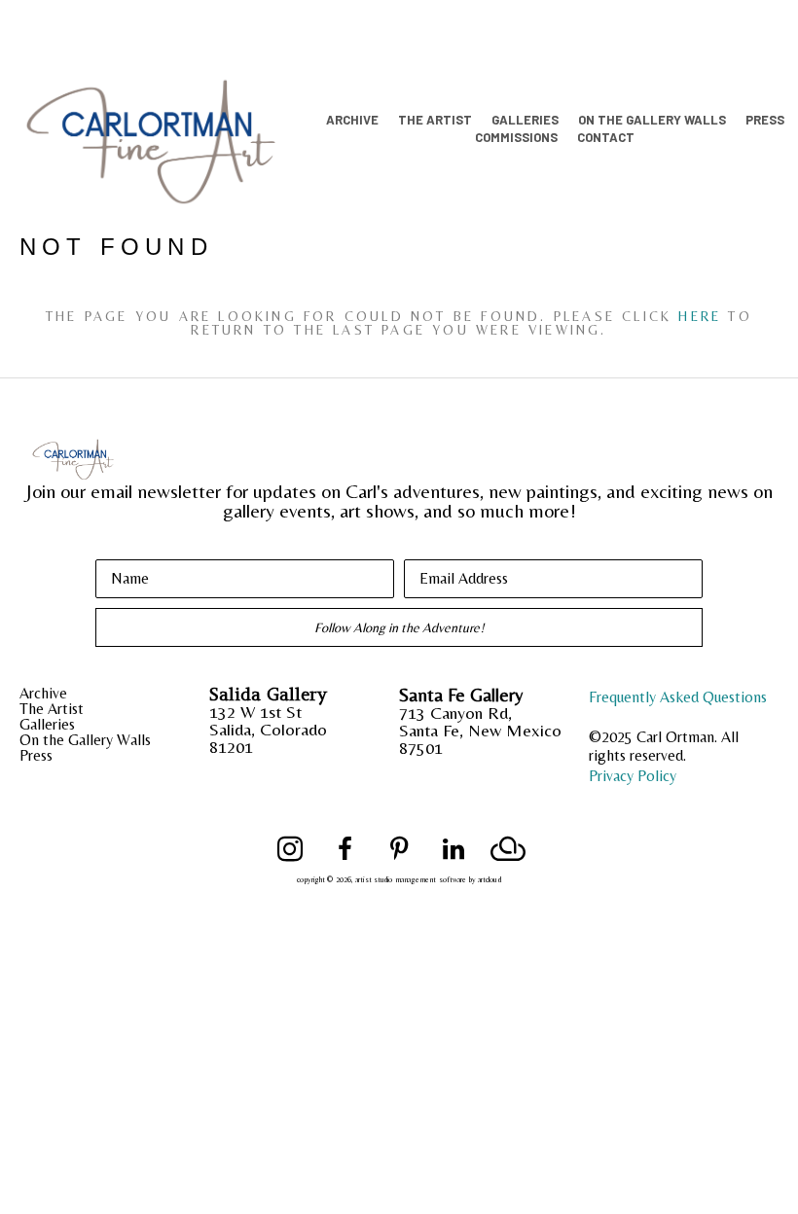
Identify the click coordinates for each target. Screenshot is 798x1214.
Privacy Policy (632, 776)
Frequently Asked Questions (678, 697)
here (699, 316)
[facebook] (344, 849)
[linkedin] (453, 849)
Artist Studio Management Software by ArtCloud (428, 879)
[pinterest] (399, 849)
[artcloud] (508, 849)
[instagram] (290, 849)
